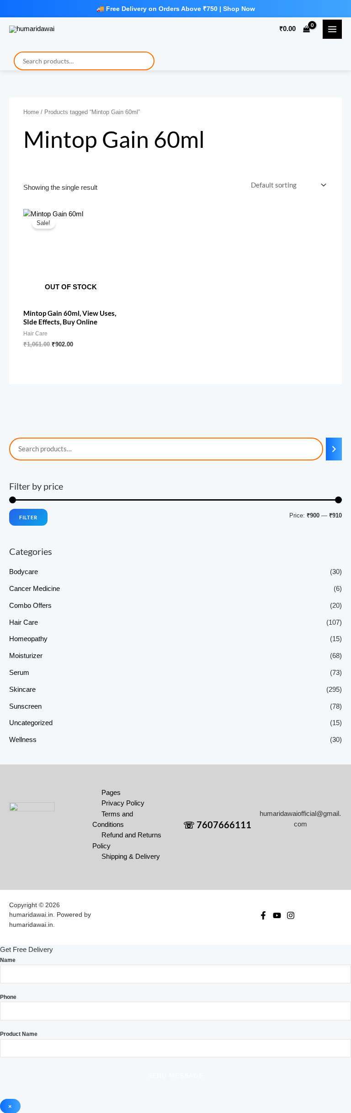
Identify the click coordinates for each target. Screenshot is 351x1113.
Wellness (23, 739)
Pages (111, 792)
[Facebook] (263, 915)
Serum (19, 672)
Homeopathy (28, 639)
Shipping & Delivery (130, 856)
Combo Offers (30, 605)
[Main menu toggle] (332, 29)
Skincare (22, 689)
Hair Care (23, 622)
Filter (28, 517)
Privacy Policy (122, 803)
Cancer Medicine (34, 588)
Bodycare (23, 571)
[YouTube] (277, 915)
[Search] (334, 449)
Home (31, 112)
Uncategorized (31, 722)
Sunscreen (25, 706)
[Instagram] (291, 915)
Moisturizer (26, 655)
